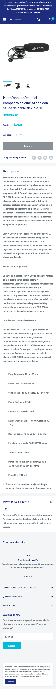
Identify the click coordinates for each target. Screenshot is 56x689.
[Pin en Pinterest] (39, 158)
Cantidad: (7, 135)
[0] (50, 19)
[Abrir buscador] (38, 19)
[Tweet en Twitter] (45, 158)
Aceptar (11, 681)
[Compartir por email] (51, 158)
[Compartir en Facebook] (34, 158)
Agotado (28, 146)
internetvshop (10, 115)
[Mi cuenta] (44, 19)
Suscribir (11, 645)
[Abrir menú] (4, 19)
